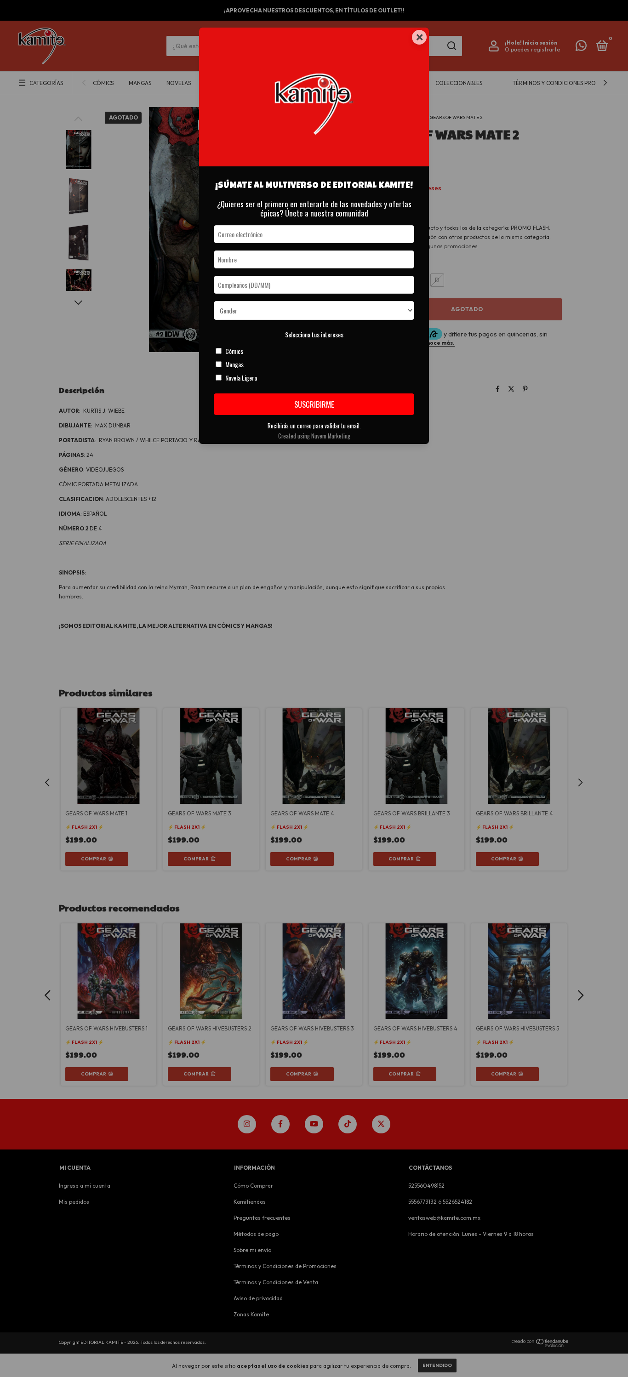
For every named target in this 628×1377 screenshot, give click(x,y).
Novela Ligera (241, 377)
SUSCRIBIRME (314, 404)
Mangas (234, 364)
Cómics (234, 351)
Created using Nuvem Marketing (314, 436)
